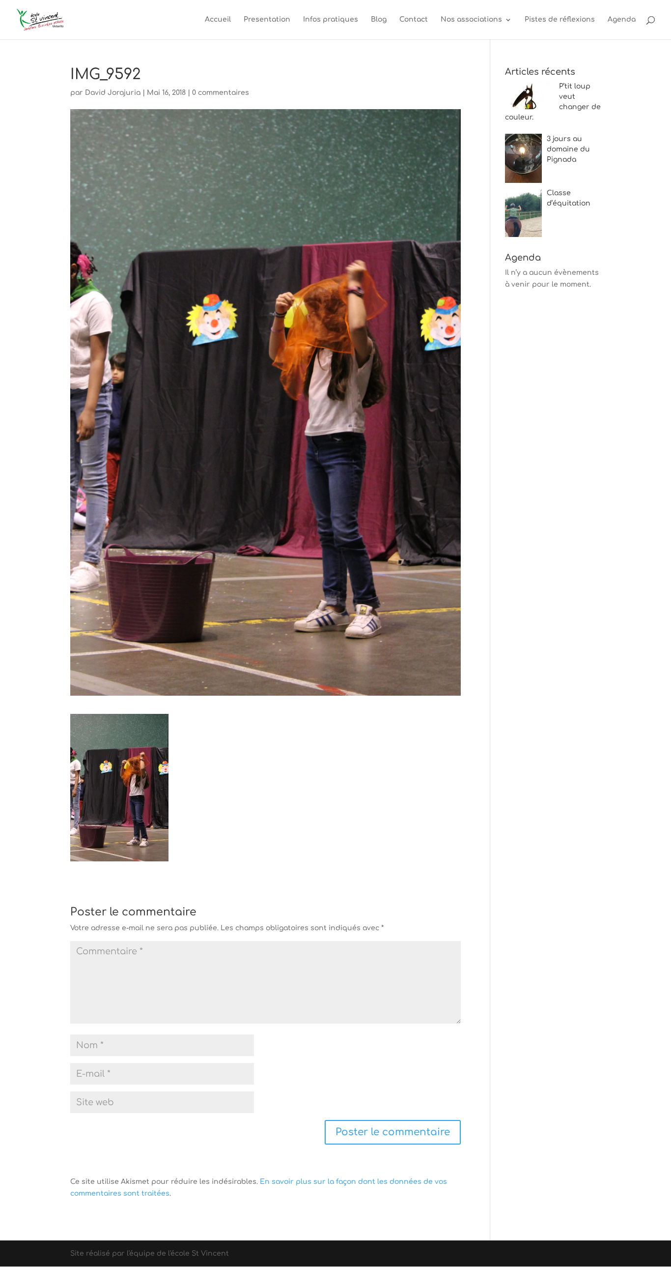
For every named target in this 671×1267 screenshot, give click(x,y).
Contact (413, 19)
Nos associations (471, 19)
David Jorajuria (112, 92)
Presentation (267, 19)
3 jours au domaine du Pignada (568, 149)
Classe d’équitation (568, 198)
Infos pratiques (330, 19)
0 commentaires (220, 92)
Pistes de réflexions (560, 19)
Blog (379, 19)
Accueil (218, 19)
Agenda (622, 19)
